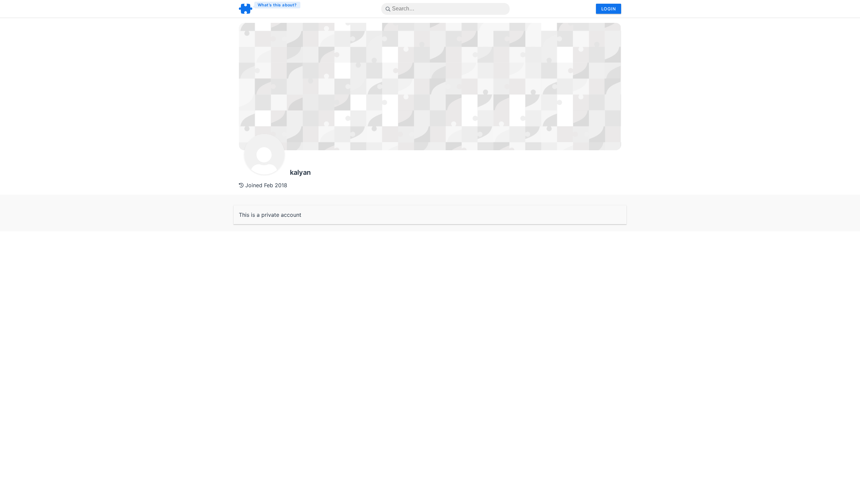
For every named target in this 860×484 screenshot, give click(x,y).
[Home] (270, 9)
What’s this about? (277, 4)
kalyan (300, 172)
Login (608, 8)
